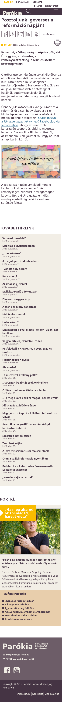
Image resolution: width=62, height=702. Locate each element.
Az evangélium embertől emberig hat (27, 611)
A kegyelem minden (17, 604)
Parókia (12, 13)
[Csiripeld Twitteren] (20, 34)
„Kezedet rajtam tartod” (17, 477)
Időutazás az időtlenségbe (19, 405)
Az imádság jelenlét (14, 284)
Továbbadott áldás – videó (21, 615)
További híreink (17, 228)
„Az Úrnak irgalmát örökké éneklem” (25, 382)
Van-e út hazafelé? (14, 238)
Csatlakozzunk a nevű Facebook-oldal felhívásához (30, 121)
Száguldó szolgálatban (16, 435)
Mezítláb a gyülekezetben (18, 246)
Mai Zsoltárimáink (14, 314)
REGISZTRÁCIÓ (52, 6)
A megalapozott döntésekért (20, 261)
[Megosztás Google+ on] (12, 34)
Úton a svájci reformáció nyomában (25, 458)
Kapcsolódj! (9, 276)
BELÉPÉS (38, 6)
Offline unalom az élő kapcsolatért (24, 390)
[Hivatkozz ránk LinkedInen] (28, 34)
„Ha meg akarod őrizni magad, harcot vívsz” (30, 398)
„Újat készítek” (11, 253)
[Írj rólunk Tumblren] (36, 34)
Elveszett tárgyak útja (16, 299)
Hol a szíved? (10, 322)
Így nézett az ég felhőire (19, 608)
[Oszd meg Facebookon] (4, 34)
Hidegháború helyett (15, 359)
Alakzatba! (9, 367)
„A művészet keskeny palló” (20, 375)
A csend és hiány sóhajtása (19, 307)
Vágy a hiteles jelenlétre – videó (22, 341)
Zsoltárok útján (12, 443)
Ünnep (8, 45)
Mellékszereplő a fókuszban (20, 291)
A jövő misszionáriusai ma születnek (25, 451)
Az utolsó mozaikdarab (18, 619)
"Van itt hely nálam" (15, 268)
